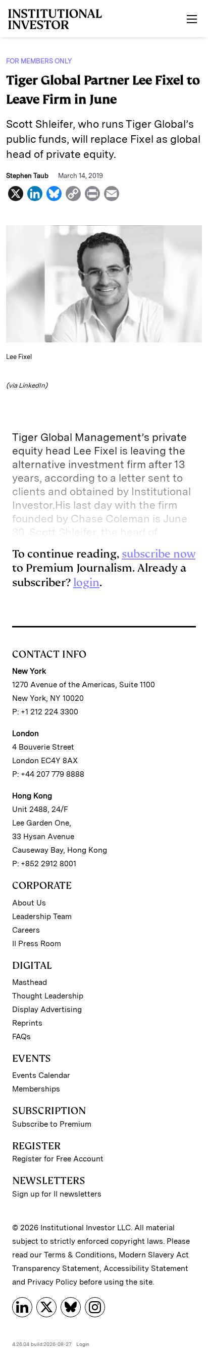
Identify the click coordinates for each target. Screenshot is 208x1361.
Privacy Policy (52, 1282)
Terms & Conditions (79, 1254)
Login (82, 1344)
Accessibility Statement (145, 1268)
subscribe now (158, 554)
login (86, 582)
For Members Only (39, 61)
